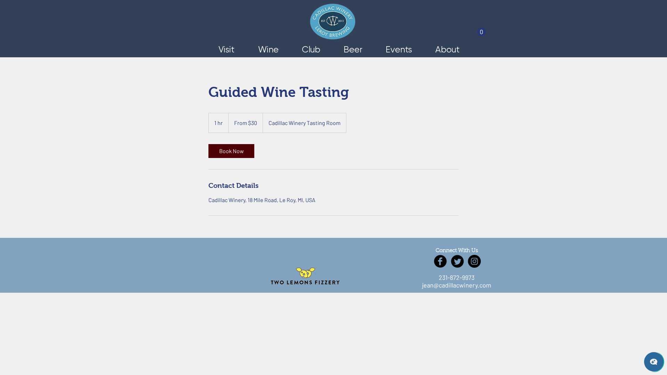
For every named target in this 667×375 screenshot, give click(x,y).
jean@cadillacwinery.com (456, 285)
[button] (481, 31)
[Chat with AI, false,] (654, 362)
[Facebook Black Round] (440, 261)
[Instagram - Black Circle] (474, 261)
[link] (231, 151)
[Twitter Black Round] (457, 261)
